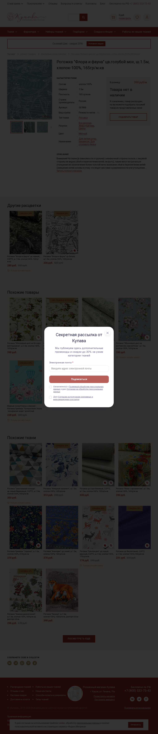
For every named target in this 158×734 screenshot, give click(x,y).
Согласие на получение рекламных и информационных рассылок (73, 398)
